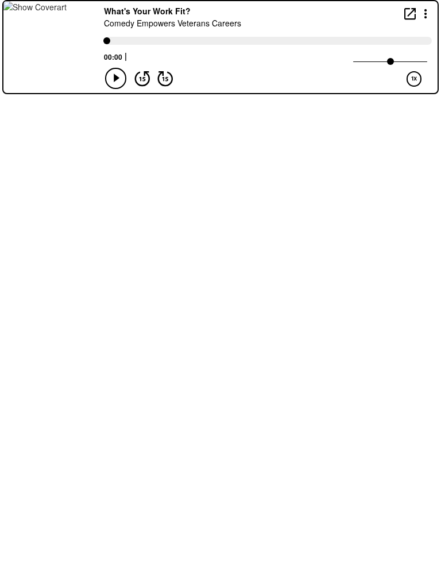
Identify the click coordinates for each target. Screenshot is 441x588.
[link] (410, 13)
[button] (426, 13)
